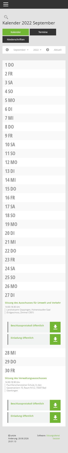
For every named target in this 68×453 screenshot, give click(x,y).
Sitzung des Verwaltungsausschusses (26, 378)
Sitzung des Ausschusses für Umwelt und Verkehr (33, 302)
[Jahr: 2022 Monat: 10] (47, 50)
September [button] (20, 49)
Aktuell (58, 49)
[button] (55, 327)
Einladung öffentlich (22, 338)
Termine (43, 32)
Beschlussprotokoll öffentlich (27, 325)
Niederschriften (16, 39)
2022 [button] (36, 49)
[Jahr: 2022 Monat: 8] (7, 50)
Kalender (16, 32)
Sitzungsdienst (53, 437)
